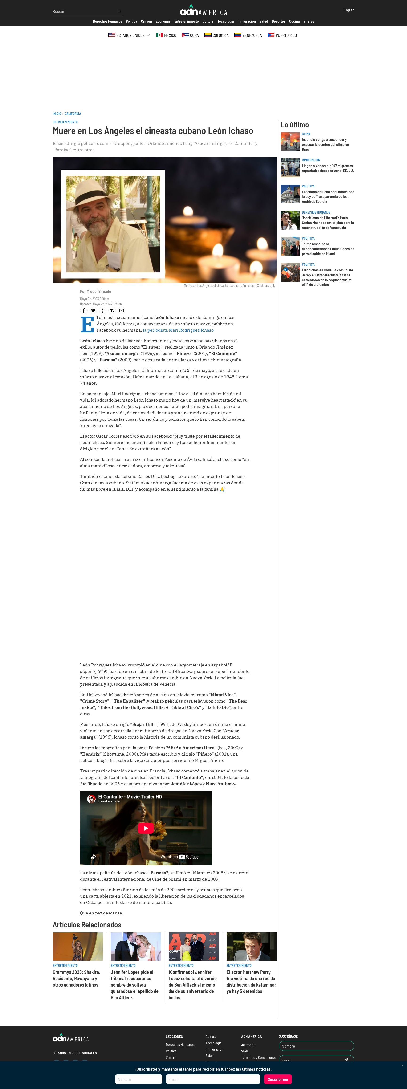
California (73, 114)
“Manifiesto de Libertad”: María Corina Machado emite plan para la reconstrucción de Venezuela (328, 222)
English (348, 10)
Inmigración (311, 160)
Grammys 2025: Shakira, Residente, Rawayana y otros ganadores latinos (76, 978)
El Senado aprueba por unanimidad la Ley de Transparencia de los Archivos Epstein (328, 196)
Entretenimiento (65, 122)
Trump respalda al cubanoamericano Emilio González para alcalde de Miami (328, 248)
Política (308, 186)
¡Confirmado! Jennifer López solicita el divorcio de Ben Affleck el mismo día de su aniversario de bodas (193, 984)
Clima (306, 134)
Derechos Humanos (316, 212)
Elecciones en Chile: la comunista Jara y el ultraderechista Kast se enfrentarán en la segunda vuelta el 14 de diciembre (327, 277)
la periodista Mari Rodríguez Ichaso (178, 330)
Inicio (57, 114)
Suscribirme (278, 1079)
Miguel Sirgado (99, 291)
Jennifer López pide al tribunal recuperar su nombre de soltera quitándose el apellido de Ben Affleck (135, 984)
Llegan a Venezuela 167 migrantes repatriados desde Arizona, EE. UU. (328, 168)
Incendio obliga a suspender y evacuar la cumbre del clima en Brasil (325, 144)
